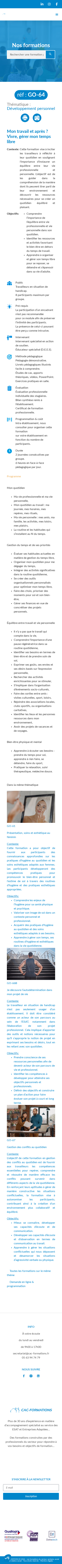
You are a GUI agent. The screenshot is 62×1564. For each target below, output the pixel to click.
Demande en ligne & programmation (20, 1284)
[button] (56, 14)
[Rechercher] (50, 55)
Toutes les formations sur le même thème (29, 1273)
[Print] (25, 118)
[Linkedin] (38, 1375)
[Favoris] (37, 118)
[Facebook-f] (23, 1375)
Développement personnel (31, 109)
